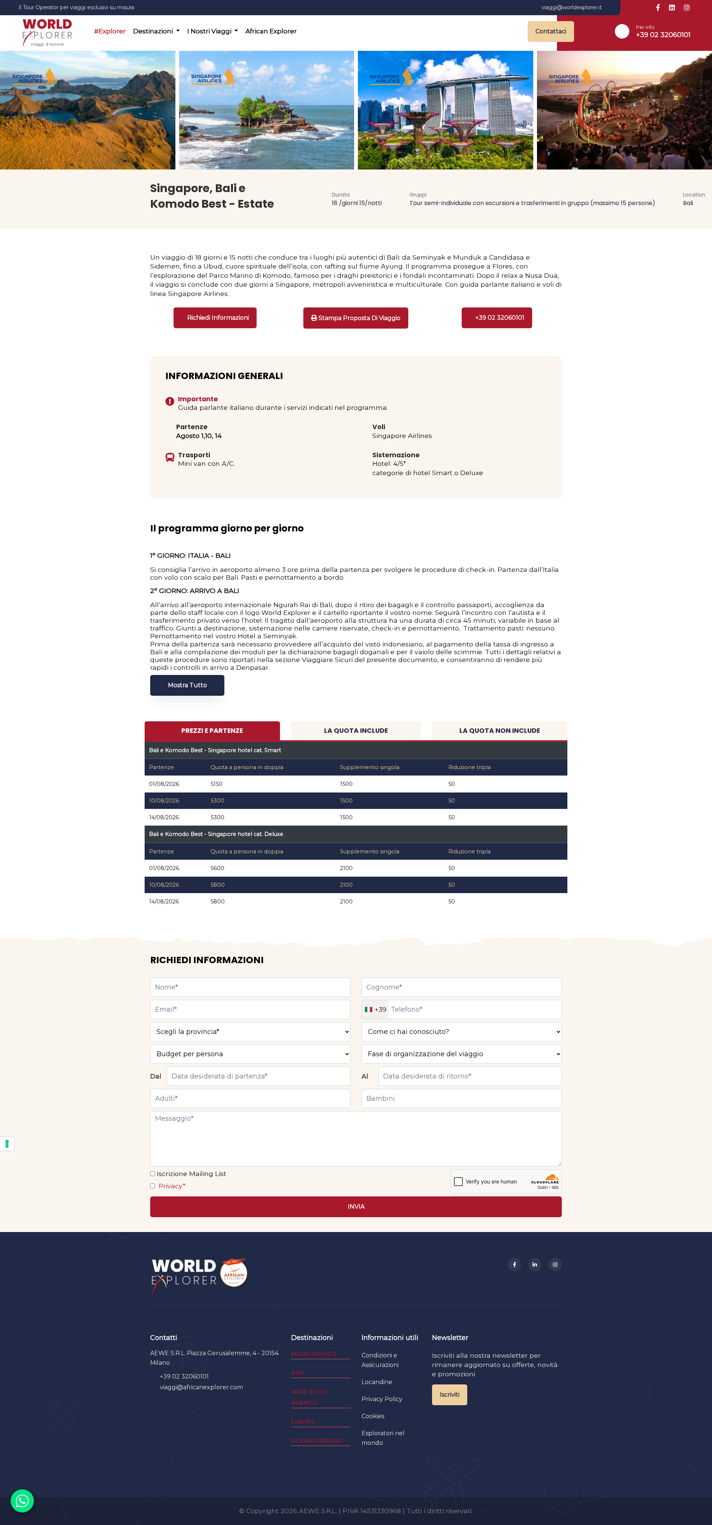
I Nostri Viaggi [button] (210, 31)
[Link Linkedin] (672, 8)
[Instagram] (555, 1264)
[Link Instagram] (687, 8)
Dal (155, 1076)
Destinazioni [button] (153, 31)
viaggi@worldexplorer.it (571, 7)
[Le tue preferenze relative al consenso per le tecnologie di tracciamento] (7, 1144)
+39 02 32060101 (663, 35)
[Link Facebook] (658, 8)
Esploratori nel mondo (383, 1438)
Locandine (377, 1382)
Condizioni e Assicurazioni (380, 1360)
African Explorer (271, 31)
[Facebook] (514, 1264)
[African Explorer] (234, 1277)
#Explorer (110, 31)
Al (365, 1076)
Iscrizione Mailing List (190, 1173)
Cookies (373, 1416)
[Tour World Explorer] (47, 31)
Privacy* (171, 1186)
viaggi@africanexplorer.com (201, 1387)
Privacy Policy (382, 1399)
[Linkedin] (535, 1264)
